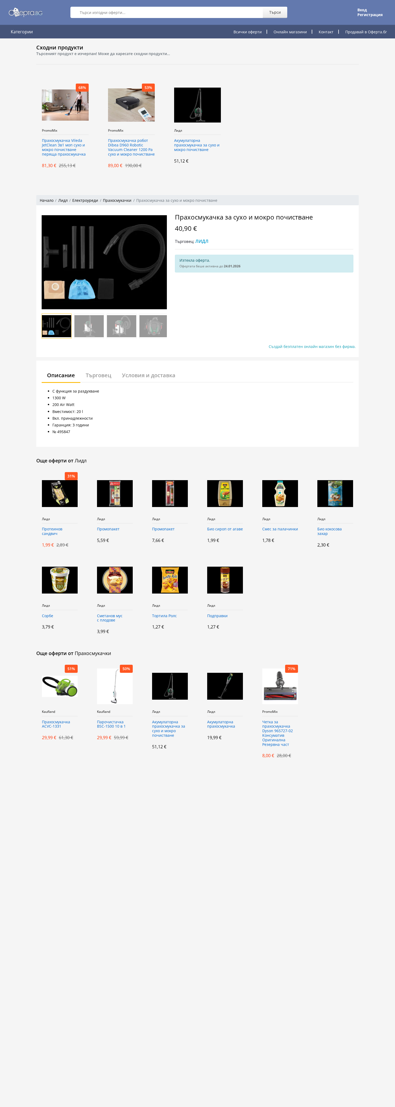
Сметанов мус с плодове (110, 618)
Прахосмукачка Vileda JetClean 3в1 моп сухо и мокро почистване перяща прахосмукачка (64, 147)
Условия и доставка (148, 375)
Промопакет (108, 529)
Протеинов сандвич (52, 531)
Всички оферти (248, 31)
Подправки (217, 616)
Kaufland (48, 712)
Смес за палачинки (280, 529)
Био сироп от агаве (225, 529)
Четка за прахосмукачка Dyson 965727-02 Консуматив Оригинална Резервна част (277, 733)
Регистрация (370, 14)
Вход (362, 10)
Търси (275, 12)
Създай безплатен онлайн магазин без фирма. (312, 346)
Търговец (98, 375)
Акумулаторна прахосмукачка (221, 724)
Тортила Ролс (164, 616)
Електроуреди (85, 200)
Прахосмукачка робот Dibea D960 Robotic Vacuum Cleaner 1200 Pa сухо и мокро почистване (131, 147)
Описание (61, 375)
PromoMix (49, 130)
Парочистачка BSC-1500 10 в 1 (111, 724)
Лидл (178, 130)
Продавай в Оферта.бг (366, 31)
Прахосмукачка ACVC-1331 (56, 724)
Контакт (326, 31)
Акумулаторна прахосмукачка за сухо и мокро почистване (197, 145)
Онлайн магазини (290, 31)
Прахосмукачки (117, 200)
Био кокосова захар (329, 531)
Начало (46, 200)
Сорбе (47, 616)
